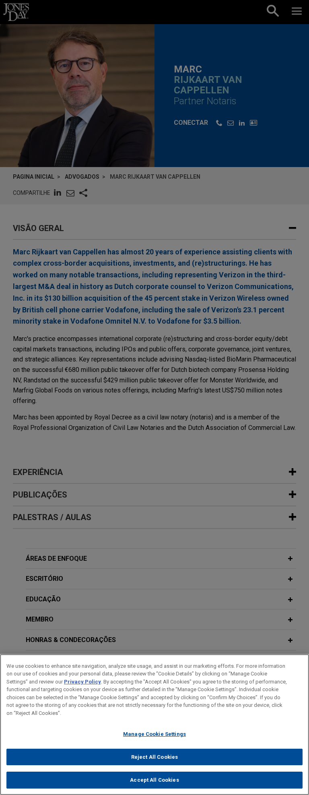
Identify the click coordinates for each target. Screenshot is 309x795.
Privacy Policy (82, 682)
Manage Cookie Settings (154, 734)
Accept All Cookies (154, 780)
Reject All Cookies (154, 757)
